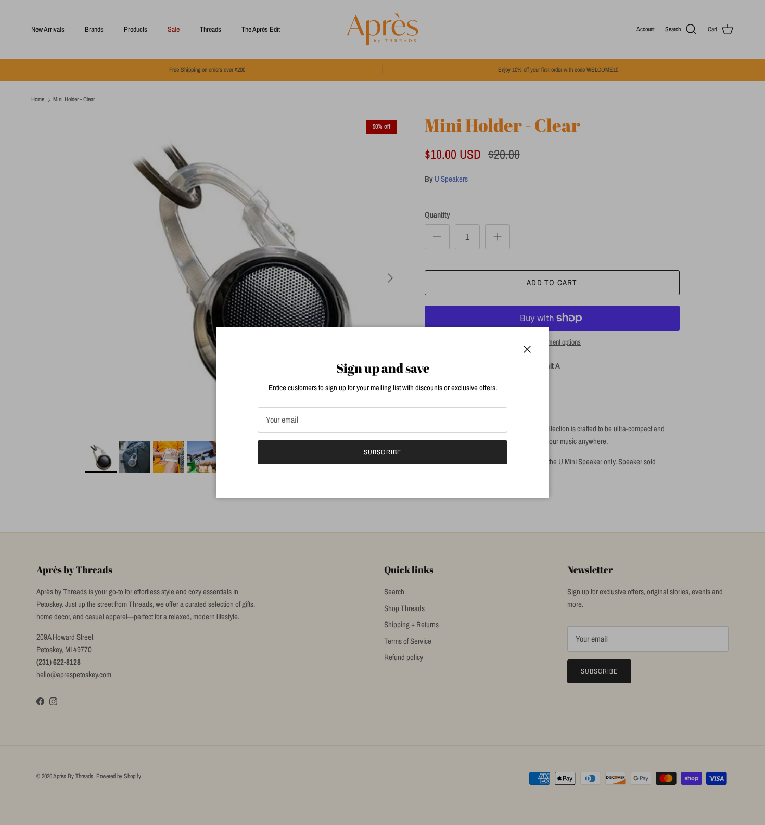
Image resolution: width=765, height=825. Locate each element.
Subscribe (382, 452)
